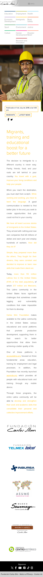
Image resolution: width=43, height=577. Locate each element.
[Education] (10, 10)
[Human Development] (21, 29)
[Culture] (10, 29)
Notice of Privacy (26, 574)
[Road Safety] (32, 16)
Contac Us (38, 574)
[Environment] (21, 23)
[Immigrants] (21, 16)
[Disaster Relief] (32, 29)
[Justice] (32, 23)
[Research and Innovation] (21, 37)
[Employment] (21, 10)
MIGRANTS (10, 115)
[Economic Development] (10, 16)
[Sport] (10, 23)
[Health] (32, 10)
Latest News (24, 115)
